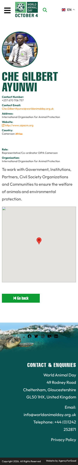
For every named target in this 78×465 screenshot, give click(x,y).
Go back (22, 298)
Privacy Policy (63, 439)
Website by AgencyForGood (61, 460)
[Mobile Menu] (7, 10)
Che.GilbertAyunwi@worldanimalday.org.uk (28, 108)
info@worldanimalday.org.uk (50, 414)
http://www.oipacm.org (18, 125)
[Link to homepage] (26, 10)
